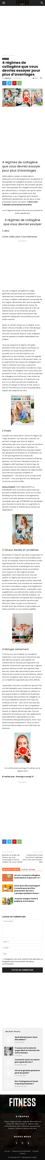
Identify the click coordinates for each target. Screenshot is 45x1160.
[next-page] (7, 909)
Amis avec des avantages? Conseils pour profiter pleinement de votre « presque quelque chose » (27, 889)
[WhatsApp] (19, 83)
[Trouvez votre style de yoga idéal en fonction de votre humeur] (8, 1051)
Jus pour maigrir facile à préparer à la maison (26, 899)
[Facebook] (4, 83)
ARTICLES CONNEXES (11, 869)
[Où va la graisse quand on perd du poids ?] (8, 1073)
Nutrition (12, 55)
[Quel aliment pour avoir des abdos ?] (8, 1040)
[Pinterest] (14, 83)
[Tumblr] (28, 1143)
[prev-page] (3, 909)
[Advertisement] (22, 29)
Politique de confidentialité (21, 1151)
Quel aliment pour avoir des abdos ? (26, 1038)
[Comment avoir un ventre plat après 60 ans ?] (8, 1063)
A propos (36, 1151)
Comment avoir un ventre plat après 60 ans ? (27, 1060)
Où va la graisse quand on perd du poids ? (27, 1071)
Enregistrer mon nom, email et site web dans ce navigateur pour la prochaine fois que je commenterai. (22, 961)
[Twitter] (9, 83)
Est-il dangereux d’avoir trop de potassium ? (26, 1082)
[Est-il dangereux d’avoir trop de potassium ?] (8, 1084)
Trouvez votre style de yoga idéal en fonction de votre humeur (27, 1050)
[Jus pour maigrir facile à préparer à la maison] (7, 901)
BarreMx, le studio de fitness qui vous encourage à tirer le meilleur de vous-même (12, 858)
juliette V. (8, 78)
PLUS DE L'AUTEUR (28, 869)
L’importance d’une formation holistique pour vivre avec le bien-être (33, 858)
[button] (3, 3)
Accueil (4, 55)
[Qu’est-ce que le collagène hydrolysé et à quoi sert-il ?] (7, 878)
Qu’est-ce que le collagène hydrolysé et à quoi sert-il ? (27, 876)
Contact (22, 1153)
